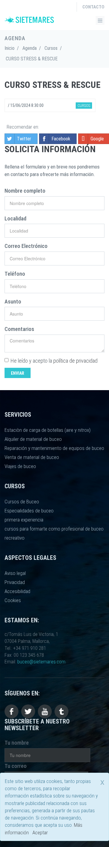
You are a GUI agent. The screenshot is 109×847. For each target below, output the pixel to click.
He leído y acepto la (54, 361)
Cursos (51, 48)
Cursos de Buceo (22, 502)
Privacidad (15, 582)
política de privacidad (75, 361)
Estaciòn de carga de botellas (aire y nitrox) (48, 430)
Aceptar (40, 832)
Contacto (93, 7)
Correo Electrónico (26, 246)
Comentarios (19, 329)
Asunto (13, 301)
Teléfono (15, 274)
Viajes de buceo (20, 466)
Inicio (10, 48)
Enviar (17, 373)
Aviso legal (15, 573)
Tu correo (16, 766)
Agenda (29, 48)
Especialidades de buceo (29, 511)
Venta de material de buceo (32, 457)
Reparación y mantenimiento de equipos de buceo (54, 448)
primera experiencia (24, 520)
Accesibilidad (17, 591)
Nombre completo (25, 191)
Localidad (15, 218)
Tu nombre (17, 743)
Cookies (13, 600)
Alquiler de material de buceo (33, 439)
